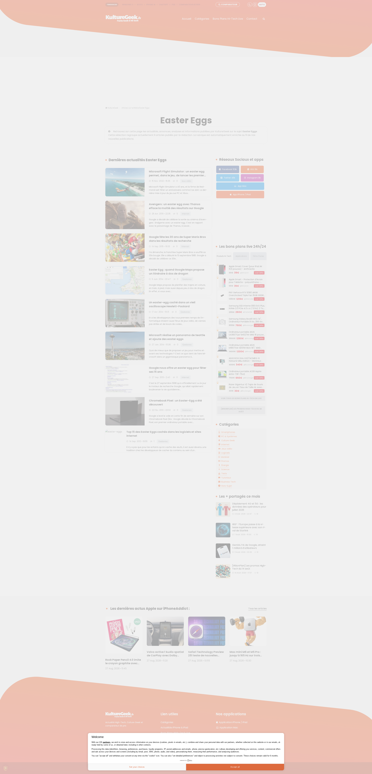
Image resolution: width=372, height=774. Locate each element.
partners (106, 742)
